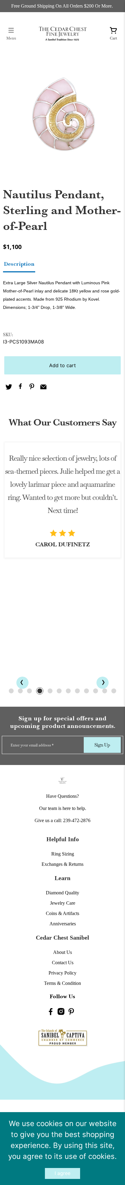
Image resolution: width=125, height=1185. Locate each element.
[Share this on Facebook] (20, 387)
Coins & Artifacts (62, 913)
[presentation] (22, 683)
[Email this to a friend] (43, 387)
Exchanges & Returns (62, 864)
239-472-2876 (76, 820)
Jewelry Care (62, 903)
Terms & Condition (62, 983)
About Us (62, 952)
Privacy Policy (62, 972)
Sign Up (102, 745)
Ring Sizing (62, 853)
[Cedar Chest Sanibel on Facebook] (50, 1012)
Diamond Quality (62, 892)
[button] (11, 691)
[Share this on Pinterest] (32, 387)
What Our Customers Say (62, 422)
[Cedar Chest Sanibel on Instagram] (61, 1012)
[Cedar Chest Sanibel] (62, 33)
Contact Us (62, 962)
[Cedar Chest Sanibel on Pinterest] (71, 1012)
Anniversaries (62, 923)
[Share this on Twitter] (9, 387)
